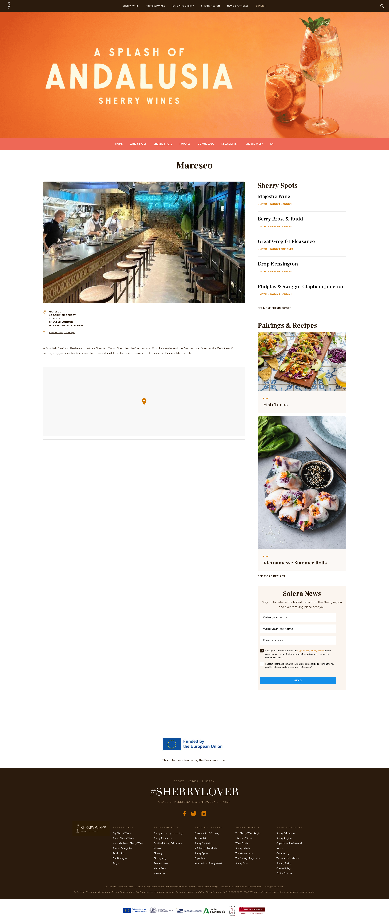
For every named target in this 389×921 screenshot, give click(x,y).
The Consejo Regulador (247, 858)
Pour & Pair (200, 838)
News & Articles (238, 6)
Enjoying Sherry (183, 6)
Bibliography (160, 858)
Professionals (155, 6)
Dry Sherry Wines (122, 833)
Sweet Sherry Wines (123, 838)
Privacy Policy (317, 650)
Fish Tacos (275, 404)
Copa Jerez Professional (289, 843)
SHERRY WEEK (254, 143)
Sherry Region (210, 6)
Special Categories (122, 848)
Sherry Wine (131, 6)
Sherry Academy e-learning (168, 833)
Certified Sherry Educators (168, 843)
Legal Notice (303, 650)
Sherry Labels (242, 848)
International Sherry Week (208, 863)
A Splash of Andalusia (205, 848)
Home (119, 143)
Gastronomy (283, 853)
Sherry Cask (241, 863)
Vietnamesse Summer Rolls (295, 562)
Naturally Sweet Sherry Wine (128, 843)
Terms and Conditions (287, 858)
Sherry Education (163, 838)
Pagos (116, 863)
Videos (157, 848)
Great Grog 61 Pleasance (286, 241)
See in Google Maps (62, 332)
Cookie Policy (283, 868)
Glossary (158, 853)
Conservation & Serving (206, 833)
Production (118, 853)
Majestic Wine (274, 196)
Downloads (206, 143)
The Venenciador (244, 853)
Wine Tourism (242, 843)
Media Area (160, 868)
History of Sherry (244, 838)
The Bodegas (120, 858)
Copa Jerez (200, 858)
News (279, 848)
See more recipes (271, 576)
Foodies (185, 143)
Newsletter (230, 143)
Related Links (161, 863)
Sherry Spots (163, 143)
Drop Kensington (278, 263)
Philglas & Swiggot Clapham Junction (301, 286)
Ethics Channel (284, 873)
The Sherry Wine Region (248, 833)
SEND (298, 680)
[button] (144, 401)
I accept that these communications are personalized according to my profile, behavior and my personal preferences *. (299, 665)
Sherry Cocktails (202, 843)
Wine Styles (138, 143)
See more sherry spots (274, 308)
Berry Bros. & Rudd (280, 218)
